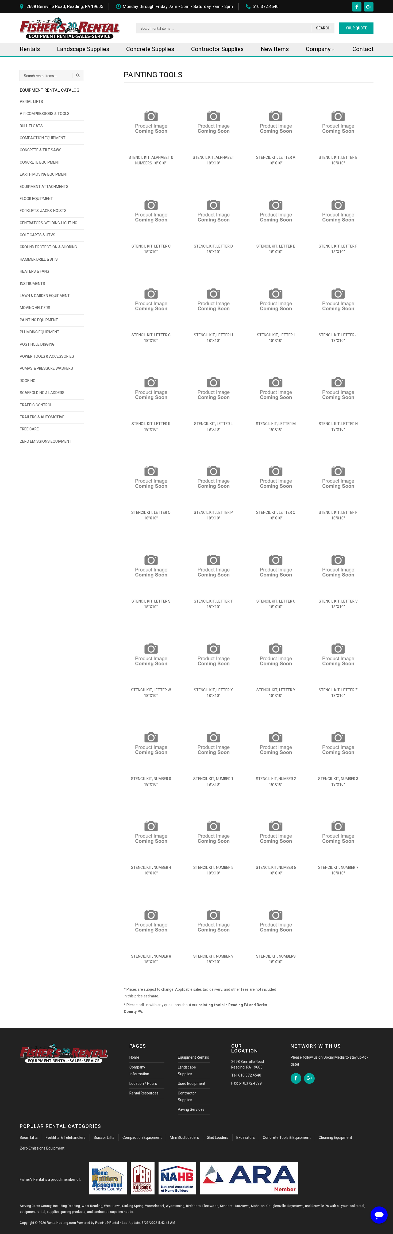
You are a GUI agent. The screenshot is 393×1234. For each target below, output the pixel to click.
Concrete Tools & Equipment (287, 1137)
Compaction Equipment (142, 1137)
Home (134, 1057)
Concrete (150, 49)
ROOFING (27, 381)
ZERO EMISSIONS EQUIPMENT (45, 441)
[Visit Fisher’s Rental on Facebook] (356, 6)
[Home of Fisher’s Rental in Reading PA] (70, 28)
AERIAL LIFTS (31, 102)
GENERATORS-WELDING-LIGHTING (48, 223)
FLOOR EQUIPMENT (36, 199)
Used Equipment (191, 1083)
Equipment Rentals (193, 1057)
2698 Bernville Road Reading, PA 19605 (247, 1064)
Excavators (245, 1137)
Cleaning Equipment (335, 1137)
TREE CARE (29, 429)
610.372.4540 (265, 6)
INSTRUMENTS (32, 284)
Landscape (83, 49)
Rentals (30, 49)
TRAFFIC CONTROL (36, 405)
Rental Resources (144, 1093)
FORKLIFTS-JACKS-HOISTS (43, 211)
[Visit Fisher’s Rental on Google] (368, 6)
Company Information (139, 1071)
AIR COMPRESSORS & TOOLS (45, 114)
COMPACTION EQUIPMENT (43, 138)
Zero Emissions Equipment (42, 1148)
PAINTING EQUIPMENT (39, 320)
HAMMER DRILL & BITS (39, 259)
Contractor (217, 49)
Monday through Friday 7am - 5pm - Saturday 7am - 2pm (178, 6)
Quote (356, 28)
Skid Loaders (217, 1137)
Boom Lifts (29, 1137)
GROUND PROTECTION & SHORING (48, 247)
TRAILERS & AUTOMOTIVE (42, 417)
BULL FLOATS (31, 126)
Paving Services (191, 1109)
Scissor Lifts (104, 1137)
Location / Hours (143, 1083)
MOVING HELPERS (35, 308)
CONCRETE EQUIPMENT (40, 162)
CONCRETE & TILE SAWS (40, 150)
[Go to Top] (10, 1224)
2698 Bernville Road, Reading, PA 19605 (64, 6)
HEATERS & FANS (34, 271)
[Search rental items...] (77, 75)
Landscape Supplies (187, 1071)
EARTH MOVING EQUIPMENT (44, 174)
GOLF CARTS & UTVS (37, 235)
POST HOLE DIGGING (37, 344)
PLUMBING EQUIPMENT (39, 332)
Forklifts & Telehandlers (66, 1137)
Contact (362, 49)
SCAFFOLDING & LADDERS (42, 393)
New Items (275, 49)
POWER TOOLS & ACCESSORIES (47, 356)
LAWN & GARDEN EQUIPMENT (45, 296)
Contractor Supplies (187, 1096)
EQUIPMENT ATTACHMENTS (44, 187)
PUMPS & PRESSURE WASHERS (46, 368)
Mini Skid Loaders (184, 1137)
